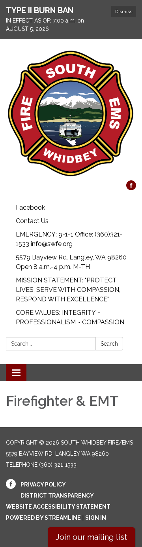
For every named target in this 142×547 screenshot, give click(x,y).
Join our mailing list (91, 537)
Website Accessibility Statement (58, 506)
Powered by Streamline (43, 518)
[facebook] (131, 188)
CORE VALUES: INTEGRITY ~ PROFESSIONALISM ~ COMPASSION (70, 317)
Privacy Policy (43, 484)
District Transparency (57, 495)
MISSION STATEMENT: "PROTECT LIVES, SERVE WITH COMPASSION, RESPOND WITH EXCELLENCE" (68, 289)
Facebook (30, 207)
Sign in (95, 518)
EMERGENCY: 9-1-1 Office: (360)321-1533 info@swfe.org (69, 239)
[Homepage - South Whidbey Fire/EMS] (71, 113)
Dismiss (123, 11)
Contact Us (32, 221)
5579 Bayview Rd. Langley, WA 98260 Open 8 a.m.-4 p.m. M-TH (71, 262)
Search (109, 344)
